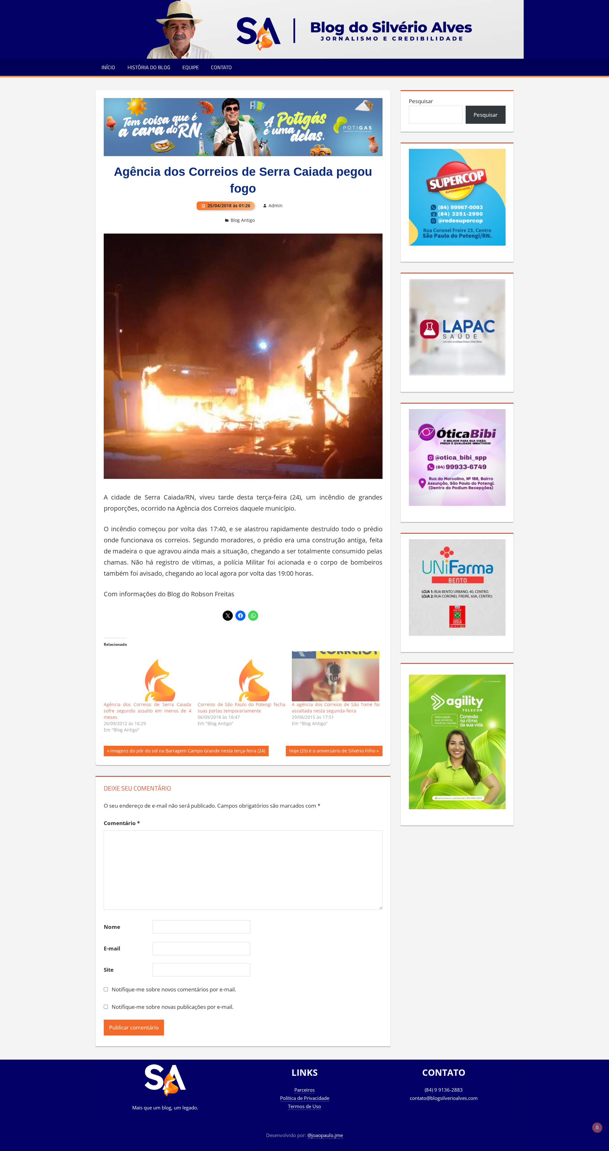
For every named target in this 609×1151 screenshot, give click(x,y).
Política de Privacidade (304, 1098)
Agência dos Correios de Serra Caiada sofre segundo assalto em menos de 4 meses (148, 710)
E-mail (112, 948)
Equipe (190, 67)
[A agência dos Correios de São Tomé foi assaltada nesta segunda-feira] (336, 676)
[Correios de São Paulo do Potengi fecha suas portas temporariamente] (241, 676)
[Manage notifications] (597, 1127)
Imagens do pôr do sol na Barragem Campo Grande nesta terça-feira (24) (187, 751)
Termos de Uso (304, 1106)
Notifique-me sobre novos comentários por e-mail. (174, 989)
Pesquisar (421, 101)
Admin (276, 205)
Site (109, 969)
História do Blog (149, 67)
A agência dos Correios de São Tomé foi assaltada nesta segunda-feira (336, 707)
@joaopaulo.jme (325, 1135)
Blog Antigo (243, 220)
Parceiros (304, 1090)
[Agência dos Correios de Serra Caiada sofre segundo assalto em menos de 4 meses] (148, 676)
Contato (221, 67)
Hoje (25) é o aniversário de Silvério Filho (332, 751)
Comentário (122, 823)
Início (108, 67)
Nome (112, 926)
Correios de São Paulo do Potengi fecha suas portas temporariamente (241, 707)
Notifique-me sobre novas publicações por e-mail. (172, 1006)
